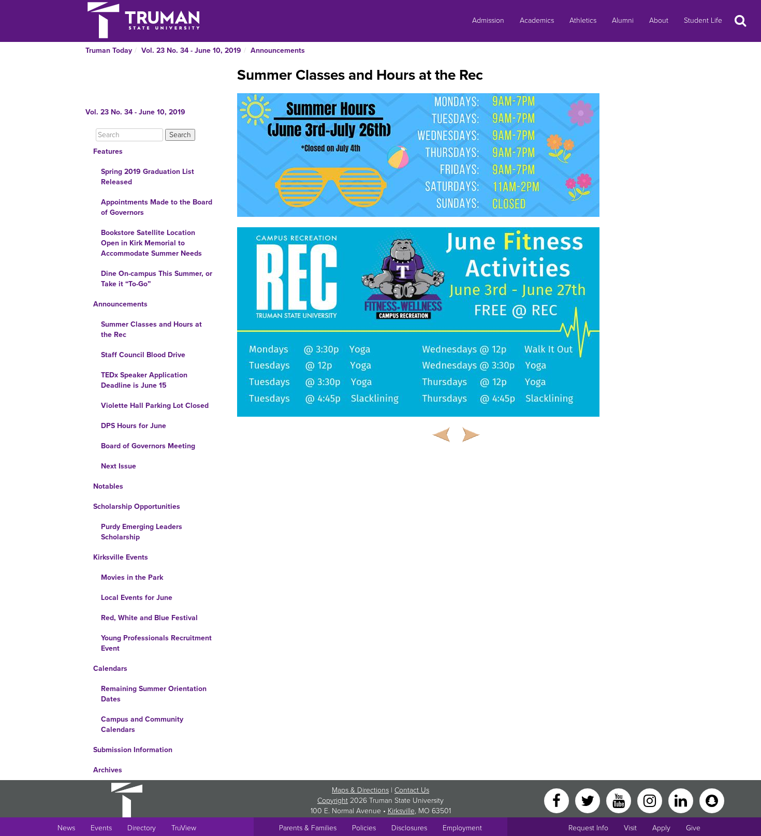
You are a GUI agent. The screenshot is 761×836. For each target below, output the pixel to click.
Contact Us (411, 790)
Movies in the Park (132, 577)
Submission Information (132, 749)
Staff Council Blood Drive (143, 354)
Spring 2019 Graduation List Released (147, 176)
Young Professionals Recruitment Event (156, 643)
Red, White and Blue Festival (149, 617)
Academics (537, 20)
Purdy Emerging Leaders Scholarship (141, 531)
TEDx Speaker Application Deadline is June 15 (144, 380)
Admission (488, 20)
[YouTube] (619, 800)
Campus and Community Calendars (142, 724)
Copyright (332, 800)
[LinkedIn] (681, 800)
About (658, 20)
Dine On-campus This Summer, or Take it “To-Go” (156, 278)
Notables (108, 486)
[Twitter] (588, 800)
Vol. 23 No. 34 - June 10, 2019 (191, 50)
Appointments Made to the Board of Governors (156, 207)
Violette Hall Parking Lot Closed (155, 405)
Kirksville (401, 810)
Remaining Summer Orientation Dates (154, 693)
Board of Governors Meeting (148, 446)
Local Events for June (136, 597)
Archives (107, 770)
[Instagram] (650, 800)
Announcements (278, 50)
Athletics (582, 20)
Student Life (703, 20)
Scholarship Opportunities (136, 506)
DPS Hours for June (133, 425)
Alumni (623, 20)
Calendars (110, 668)
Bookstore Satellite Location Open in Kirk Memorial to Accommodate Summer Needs (151, 243)
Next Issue (118, 466)
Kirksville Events (120, 557)
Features (108, 151)
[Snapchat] (711, 800)
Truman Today (108, 50)
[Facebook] (557, 800)
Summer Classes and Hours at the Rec (151, 329)
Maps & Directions (360, 790)
